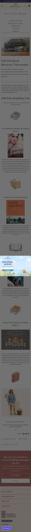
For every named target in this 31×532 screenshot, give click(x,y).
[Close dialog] (30, 256)
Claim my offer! (7, 270)
